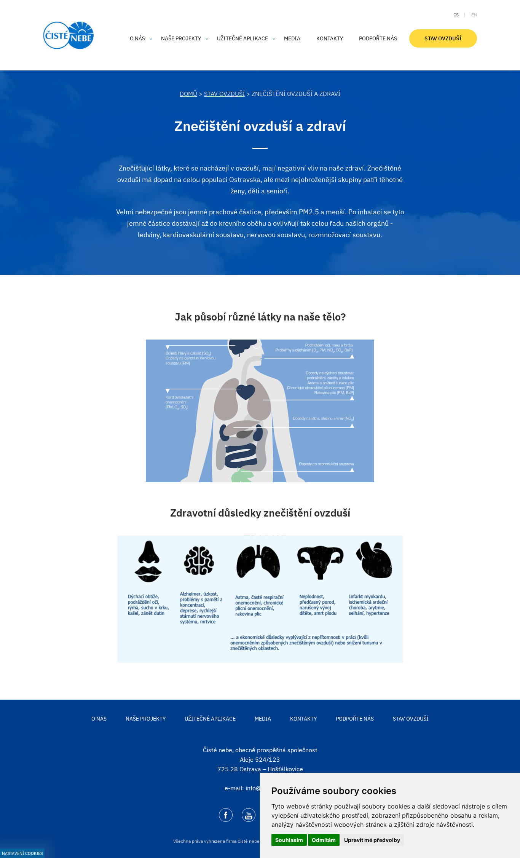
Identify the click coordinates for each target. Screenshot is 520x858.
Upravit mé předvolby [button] (372, 840)
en (474, 15)
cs (456, 15)
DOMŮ (188, 93)
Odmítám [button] (324, 840)
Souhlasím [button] (289, 840)
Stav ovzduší (224, 93)
